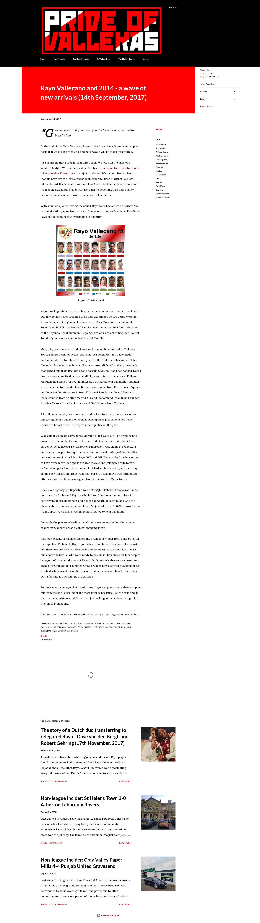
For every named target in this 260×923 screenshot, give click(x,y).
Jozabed (159, 171)
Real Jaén (159, 190)
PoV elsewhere (103, 59)
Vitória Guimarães (163, 197)
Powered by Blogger (110, 915)
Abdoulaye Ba (161, 144)
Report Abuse (206, 106)
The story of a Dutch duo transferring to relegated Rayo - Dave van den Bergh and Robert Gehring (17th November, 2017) (85, 736)
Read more (125, 781)
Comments (211, 76)
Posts (208, 73)
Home (43, 59)
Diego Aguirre (161, 159)
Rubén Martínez (162, 194)
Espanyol (159, 167)
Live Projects (59, 59)
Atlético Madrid (162, 156)
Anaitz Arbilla (161, 148)
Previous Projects (81, 59)
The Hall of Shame (126, 59)
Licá (157, 178)
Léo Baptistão (161, 175)
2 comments (55, 843)
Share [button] (159, 129)
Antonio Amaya (162, 152)
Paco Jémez (160, 186)
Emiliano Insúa (162, 163)
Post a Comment (58, 781)
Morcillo (159, 182)
